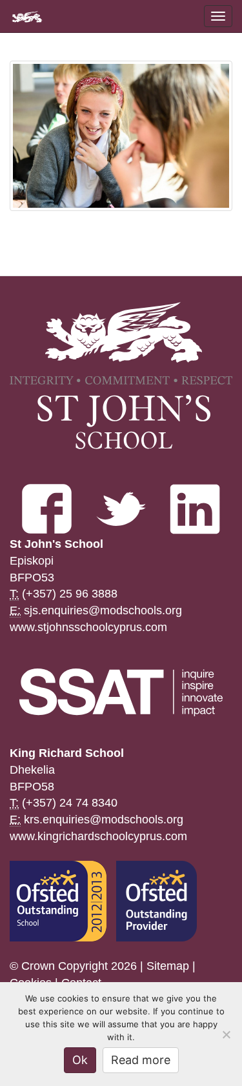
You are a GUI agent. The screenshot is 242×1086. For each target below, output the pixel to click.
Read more (140, 1060)
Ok (80, 1060)
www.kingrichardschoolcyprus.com (98, 836)
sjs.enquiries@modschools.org (103, 610)
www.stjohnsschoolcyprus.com (88, 627)
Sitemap (167, 966)
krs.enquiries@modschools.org (103, 819)
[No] (225, 1034)
